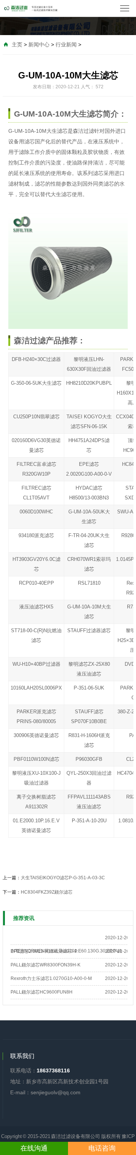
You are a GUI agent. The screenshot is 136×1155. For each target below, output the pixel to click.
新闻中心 (38, 44)
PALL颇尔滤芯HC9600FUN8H (42, 992)
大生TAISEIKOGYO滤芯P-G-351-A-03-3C (63, 877)
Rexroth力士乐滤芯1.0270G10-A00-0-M (51, 978)
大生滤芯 (57, 131)
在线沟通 (34, 1148)
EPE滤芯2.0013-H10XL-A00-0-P (44, 951)
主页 (17, 44)
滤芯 (98, 173)
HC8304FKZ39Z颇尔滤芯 (47, 892)
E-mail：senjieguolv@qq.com (45, 1092)
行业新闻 (66, 44)
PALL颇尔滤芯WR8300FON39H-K (45, 965)
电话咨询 (102, 1148)
